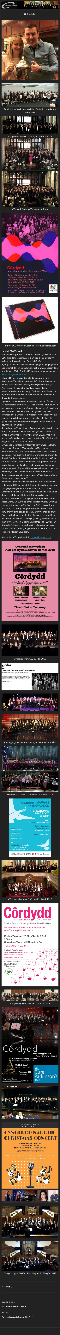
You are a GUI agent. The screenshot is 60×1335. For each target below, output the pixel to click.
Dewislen (31, 14)
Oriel (8, 1287)
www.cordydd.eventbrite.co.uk (17, 375)
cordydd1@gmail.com (40, 537)
